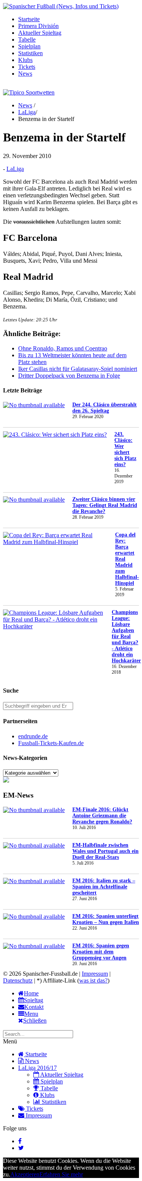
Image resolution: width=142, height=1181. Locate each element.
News (25, 73)
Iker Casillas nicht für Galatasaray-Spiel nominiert (77, 369)
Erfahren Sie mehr (61, 1174)
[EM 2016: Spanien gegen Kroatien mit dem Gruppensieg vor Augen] (34, 946)
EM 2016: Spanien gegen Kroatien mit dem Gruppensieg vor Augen (100, 952)
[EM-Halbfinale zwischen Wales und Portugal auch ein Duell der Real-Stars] (34, 845)
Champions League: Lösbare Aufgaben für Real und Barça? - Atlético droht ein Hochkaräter (126, 636)
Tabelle (27, 39)
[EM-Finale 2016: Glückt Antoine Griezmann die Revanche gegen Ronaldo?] (34, 810)
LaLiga (27, 112)
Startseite (29, 19)
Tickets (26, 67)
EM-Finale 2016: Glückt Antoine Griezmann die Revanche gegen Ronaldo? (102, 816)
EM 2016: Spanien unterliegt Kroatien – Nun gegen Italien (105, 919)
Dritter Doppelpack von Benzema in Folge (69, 375)
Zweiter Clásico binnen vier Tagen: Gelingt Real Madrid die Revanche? (104, 505)
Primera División (38, 26)
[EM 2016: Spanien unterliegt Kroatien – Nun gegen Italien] (34, 916)
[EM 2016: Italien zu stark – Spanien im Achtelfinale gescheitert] (34, 881)
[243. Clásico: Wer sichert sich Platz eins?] (55, 434)
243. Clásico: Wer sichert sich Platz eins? (125, 449)
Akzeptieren (24, 1174)
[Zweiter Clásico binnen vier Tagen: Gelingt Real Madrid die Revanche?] (34, 499)
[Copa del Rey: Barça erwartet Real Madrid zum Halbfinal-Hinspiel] (55, 539)
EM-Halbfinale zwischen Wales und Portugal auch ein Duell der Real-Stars (105, 851)
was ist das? (93, 980)
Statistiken (30, 53)
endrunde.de (33, 736)
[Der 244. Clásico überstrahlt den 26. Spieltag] (34, 405)
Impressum (95, 973)
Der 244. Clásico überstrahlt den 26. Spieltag (104, 408)
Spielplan (29, 46)
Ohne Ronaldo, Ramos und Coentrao (62, 348)
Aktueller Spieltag (39, 32)
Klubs (25, 60)
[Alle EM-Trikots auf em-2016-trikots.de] (6, 780)
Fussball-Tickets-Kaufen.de (51, 743)
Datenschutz (18, 980)
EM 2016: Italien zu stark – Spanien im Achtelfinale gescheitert (103, 887)
